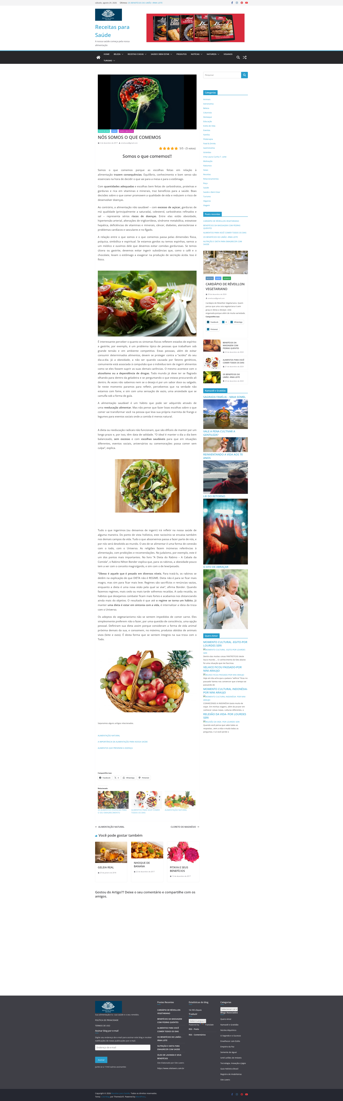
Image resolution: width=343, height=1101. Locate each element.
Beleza (117, 54)
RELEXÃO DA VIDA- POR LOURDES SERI (224, 715)
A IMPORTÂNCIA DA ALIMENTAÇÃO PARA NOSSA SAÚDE (123, 741)
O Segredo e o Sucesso (230, 1035)
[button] (121, 54)
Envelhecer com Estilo (230, 1041)
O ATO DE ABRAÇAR (215, 567)
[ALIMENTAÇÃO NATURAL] (180, 800)
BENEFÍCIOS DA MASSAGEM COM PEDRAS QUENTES (231, 345)
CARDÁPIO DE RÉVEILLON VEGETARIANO (221, 221)
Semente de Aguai (228, 1052)
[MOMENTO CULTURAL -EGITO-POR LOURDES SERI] (225, 649)
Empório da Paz (227, 1046)
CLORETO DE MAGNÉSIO (183, 826)
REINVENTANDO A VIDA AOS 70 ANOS (223, 456)
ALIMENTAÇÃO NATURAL (109, 735)
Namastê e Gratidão (229, 1024)
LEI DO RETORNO (214, 496)
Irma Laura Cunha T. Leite (214, 156)
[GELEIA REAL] (111, 843)
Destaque (207, 117)
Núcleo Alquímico (228, 1030)
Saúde (114, 131)
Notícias (195, 54)
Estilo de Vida (104, 131)
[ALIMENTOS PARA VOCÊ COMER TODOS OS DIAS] (146, 800)
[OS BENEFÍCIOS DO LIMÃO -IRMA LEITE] (212, 377)
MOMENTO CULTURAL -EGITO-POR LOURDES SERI (225, 643)
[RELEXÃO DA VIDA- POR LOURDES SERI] (221, 721)
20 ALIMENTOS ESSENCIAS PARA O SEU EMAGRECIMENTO (112, 811)
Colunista (207, 112)
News (205, 170)
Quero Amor (225, 1019)
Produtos (181, 54)
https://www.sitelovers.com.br (170, 1068)
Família (206, 134)
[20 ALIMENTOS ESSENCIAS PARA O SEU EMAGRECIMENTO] (113, 800)
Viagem (206, 205)
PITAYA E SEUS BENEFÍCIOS (179, 869)
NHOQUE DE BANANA (142, 864)
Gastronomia (209, 148)
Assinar (101, 1060)
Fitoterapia (208, 139)
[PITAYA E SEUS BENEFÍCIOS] (183, 843)
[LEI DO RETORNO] (225, 500)
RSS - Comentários (197, 1034)
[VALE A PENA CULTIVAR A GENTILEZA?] (225, 439)
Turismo (108, 60)
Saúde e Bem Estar (160, 54)
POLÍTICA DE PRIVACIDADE (106, 1020)
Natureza (211, 54)
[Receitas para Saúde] (98, 57)
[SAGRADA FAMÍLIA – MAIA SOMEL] (225, 401)
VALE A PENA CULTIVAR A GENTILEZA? (219, 433)
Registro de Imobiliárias (231, 1074)
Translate (209, 1024)
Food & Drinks (209, 143)
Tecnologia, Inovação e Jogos (233, 1063)
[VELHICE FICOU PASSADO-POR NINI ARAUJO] (223, 675)
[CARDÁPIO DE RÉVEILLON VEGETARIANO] (225, 262)
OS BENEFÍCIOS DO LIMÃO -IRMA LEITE (220, 237)
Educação (207, 121)
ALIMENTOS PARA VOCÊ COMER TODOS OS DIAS (149, 2)
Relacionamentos (211, 179)
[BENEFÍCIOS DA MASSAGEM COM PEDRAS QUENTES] (212, 347)
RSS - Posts (194, 1029)
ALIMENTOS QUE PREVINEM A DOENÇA (115, 748)
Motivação (207, 161)
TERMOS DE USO (102, 1025)
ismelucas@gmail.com (129, 143)
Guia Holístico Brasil (229, 1068)
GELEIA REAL (106, 867)
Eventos (206, 130)
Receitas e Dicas (136, 54)
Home (106, 54)
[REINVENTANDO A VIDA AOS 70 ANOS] (225, 462)
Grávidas (207, 152)
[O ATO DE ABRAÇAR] (225, 571)
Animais (206, 99)
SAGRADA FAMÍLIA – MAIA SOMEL (224, 397)
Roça (205, 183)
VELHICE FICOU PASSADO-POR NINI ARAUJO (222, 668)
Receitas (207, 174)
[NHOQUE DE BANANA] (147, 843)
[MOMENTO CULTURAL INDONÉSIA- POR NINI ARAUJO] (225, 696)
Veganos (228, 54)
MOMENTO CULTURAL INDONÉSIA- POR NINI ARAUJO (225, 690)
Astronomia (208, 103)
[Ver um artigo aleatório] (244, 57)
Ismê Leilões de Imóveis (231, 1057)
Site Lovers (225, 1079)
